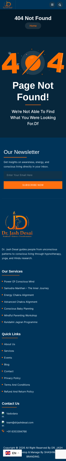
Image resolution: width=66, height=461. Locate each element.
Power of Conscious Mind (19, 281)
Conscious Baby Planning (18, 308)
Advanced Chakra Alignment (20, 301)
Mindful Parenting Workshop (20, 315)
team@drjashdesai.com (19, 422)
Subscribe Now (33, 185)
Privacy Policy (12, 378)
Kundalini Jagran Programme (20, 322)
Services (9, 350)
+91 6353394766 (16, 431)
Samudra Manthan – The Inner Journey (26, 288)
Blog (6, 364)
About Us (9, 344)
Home (33, 25)
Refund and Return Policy (19, 391)
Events (8, 357)
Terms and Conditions (17, 384)
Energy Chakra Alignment (19, 295)
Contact (9, 371)
